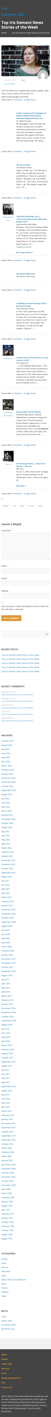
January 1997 (7, 1218)
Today (18, 247)
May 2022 (5, 839)
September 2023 (8, 790)
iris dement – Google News (24, 99)
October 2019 (7, 967)
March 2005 (6, 1156)
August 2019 (6, 975)
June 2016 (5, 1098)
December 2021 (8, 860)
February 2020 (7, 950)
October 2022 (7, 823)
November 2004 (8, 1168)
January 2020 (7, 955)
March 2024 (6, 765)
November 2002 (8, 1177)
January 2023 (7, 815)
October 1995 (7, 1230)
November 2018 (8, 1012)
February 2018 (7, 1049)
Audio (3, 1263)
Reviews (5, 1292)
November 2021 (8, 864)
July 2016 (5, 1094)
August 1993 (6, 1238)
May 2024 (5, 757)
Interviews (5, 1271)
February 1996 (7, 1226)
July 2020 (5, 930)
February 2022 (7, 852)
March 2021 (6, 897)
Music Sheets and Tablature (13, 1279)
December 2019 (8, 959)
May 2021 (5, 889)
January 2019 (7, 1004)
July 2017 (5, 1070)
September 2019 (8, 971)
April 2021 (5, 893)
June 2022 (5, 835)
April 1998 (5, 1189)
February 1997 (7, 1214)
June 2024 (5, 753)
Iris (14, 506)
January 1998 (7, 1201)
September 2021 (8, 872)
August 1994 (6, 1234)
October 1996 (7, 1222)
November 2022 (8, 819)
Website (4, 591)
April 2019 (5, 991)
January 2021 (7, 905)
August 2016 (6, 1090)
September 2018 (8, 1020)
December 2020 (8, 909)
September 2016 (8, 1086)
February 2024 (7, 769)
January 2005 (7, 1160)
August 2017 (6, 1066)
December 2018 (8, 1008)
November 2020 (8, 913)
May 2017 (5, 1078)
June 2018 (5, 1033)
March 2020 (6, 946)
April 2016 (5, 1107)
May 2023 (5, 807)
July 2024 (5, 749)
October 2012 (7, 1144)
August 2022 (6, 827)
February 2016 (7, 1115)
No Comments (9, 84)
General (4, 1267)
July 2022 (5, 831)
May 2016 (5, 1103)
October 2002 (7, 1181)
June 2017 (5, 1074)
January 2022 (7, 856)
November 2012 (8, 1140)
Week (40, 506)
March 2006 (6, 1148)
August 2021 (6, 876)
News (23, 80)
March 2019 (6, 996)
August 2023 (6, 794)
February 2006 (7, 1152)
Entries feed (6, 1320)
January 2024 (7, 774)
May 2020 (5, 938)
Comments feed (8, 1324)
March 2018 (6, 1045)
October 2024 (7, 741)
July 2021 (5, 881)
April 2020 (5, 942)
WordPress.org (7, 1329)
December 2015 (8, 1123)
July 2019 (5, 979)
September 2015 (8, 1135)
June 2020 (5, 934)
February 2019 (7, 1000)
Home (4, 33)
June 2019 (5, 983)
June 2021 (5, 885)
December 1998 (8, 1185)
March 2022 (6, 848)
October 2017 (7, 1057)
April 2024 (5, 761)
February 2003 (7, 1172)
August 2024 (6, 745)
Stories (31, 506)
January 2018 (7, 1053)
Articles (4, 1259)
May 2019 (5, 987)
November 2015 (8, 1127)
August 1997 (6, 1205)
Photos (4, 1288)
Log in (4, 1316)
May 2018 (5, 1037)
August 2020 (6, 926)
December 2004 (8, 1164)
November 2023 (8, 782)
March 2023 (6, 811)
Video (3, 1296)
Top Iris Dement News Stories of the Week (20, 655)
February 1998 (7, 1197)
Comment (6, 530)
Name (4, 566)
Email (4, 578)
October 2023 (7, 786)
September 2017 (8, 1061)
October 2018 (7, 1016)
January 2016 (7, 1119)
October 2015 (7, 1131)
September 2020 (8, 922)
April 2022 (5, 843)
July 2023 (5, 798)
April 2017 (5, 1082)
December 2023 (8, 778)
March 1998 (6, 1193)
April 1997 (5, 1209)
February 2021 (7, 901)
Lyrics (3, 1275)
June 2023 (5, 802)
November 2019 (8, 963)
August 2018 (6, 1024)
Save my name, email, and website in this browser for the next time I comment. (25, 608)
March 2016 (6, 1111)
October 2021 (7, 868)
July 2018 (5, 1029)
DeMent (6, 506)
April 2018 (5, 1041)
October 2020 (7, 917)
